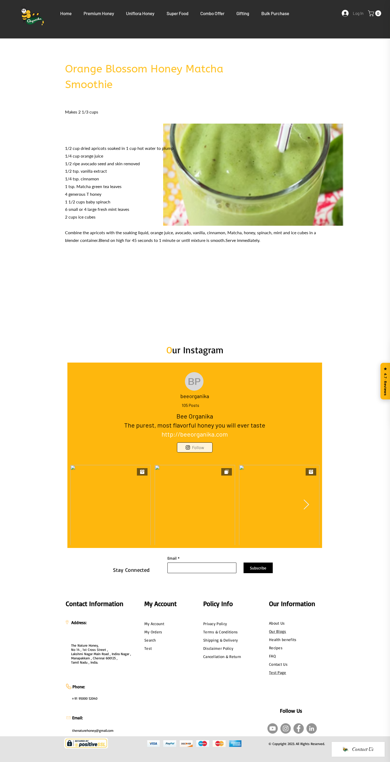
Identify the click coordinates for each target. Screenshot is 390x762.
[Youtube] (272, 728)
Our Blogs (277, 631)
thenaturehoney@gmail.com (93, 730)
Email (172, 558)
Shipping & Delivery (220, 640)
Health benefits (283, 639)
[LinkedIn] (311, 728)
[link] (375, 13)
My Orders (153, 631)
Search (150, 640)
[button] (99, 13)
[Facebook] (298, 728)
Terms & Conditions (220, 631)
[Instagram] (285, 728)
